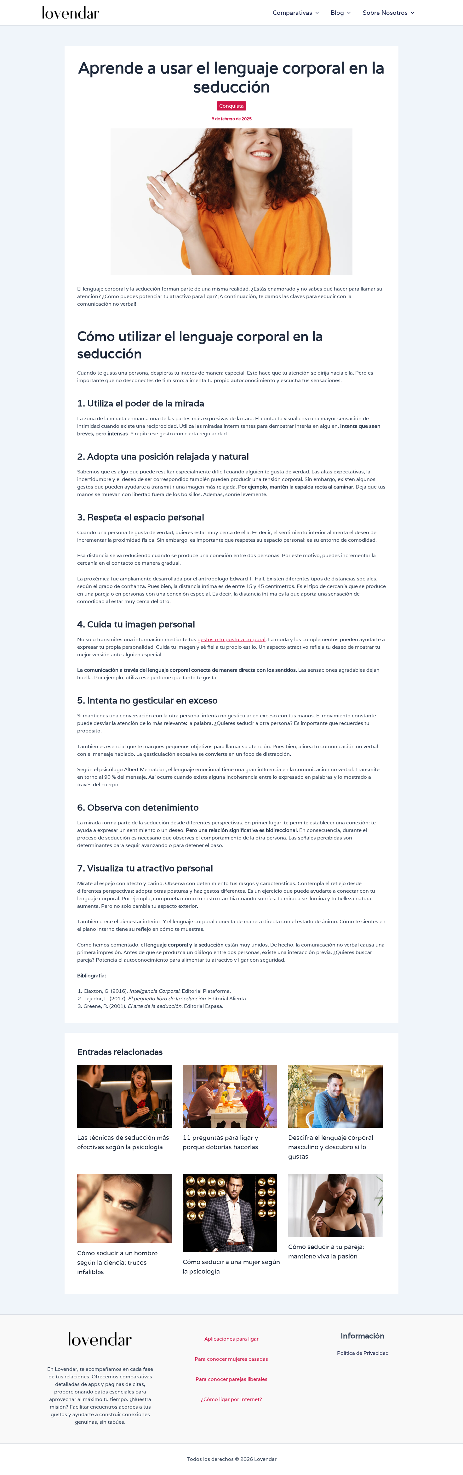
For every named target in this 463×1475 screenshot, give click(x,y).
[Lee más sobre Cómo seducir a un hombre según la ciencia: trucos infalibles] (124, 1208)
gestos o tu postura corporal (231, 639)
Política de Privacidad (363, 1353)
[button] (315, 12)
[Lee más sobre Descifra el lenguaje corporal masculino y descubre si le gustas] (335, 1096)
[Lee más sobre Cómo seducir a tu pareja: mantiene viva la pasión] (335, 1205)
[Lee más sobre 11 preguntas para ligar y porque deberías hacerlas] (230, 1096)
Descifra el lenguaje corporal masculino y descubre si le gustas (330, 1147)
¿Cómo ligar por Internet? (231, 1399)
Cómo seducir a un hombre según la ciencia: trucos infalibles (117, 1262)
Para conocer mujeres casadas (231, 1359)
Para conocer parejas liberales (231, 1379)
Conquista (231, 106)
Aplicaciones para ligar (231, 1339)
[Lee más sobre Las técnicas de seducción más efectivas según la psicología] (124, 1096)
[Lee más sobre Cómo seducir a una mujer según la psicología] (230, 1212)
